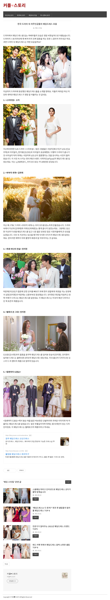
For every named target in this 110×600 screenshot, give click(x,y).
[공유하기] (11, 470)
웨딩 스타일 (38, 28)
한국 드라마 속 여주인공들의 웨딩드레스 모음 (37, 24)
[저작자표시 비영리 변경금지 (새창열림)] (28, 470)
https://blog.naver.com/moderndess (16, 435)
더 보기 (68, 482)
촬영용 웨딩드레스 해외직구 (17, 454)
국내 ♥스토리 (9, 15)
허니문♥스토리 (45, 15)
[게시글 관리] (14, 470)
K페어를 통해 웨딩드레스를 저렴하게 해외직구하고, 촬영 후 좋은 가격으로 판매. (34, 457)
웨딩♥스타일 (33, 15)
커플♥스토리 (12, 574)
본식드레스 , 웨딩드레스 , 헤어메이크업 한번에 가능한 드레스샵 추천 (30, 442)
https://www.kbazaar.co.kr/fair (14, 451)
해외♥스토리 (21, 15)
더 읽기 (36, 499)
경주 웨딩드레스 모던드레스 (17, 438)
